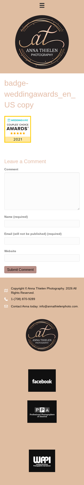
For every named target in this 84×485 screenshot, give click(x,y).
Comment (11, 169)
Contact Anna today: (25, 306)
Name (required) (16, 216)
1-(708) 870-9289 (23, 299)
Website (10, 251)
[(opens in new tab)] (42, 380)
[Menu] (42, 5)
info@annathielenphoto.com (58, 306)
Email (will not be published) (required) (33, 233)
